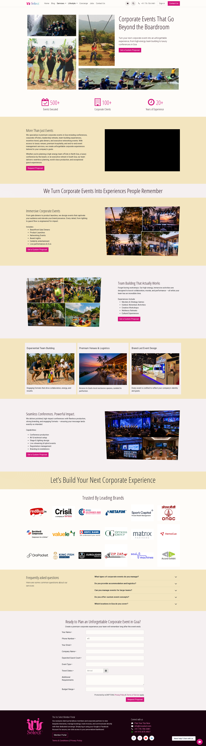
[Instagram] (139, 738)
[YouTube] (145, 738)
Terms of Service (133, 695)
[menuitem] (46, 3)
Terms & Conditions (60, 740)
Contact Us (173, 3)
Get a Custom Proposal (130, 50)
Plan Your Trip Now (142, 723)
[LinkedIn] (151, 738)
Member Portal (60, 735)
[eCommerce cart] (127, 3)
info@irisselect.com (142, 726)
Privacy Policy (120, 695)
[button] (133, 3)
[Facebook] (133, 738)
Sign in (162, 3)
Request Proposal (35, 168)
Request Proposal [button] (135, 699)
